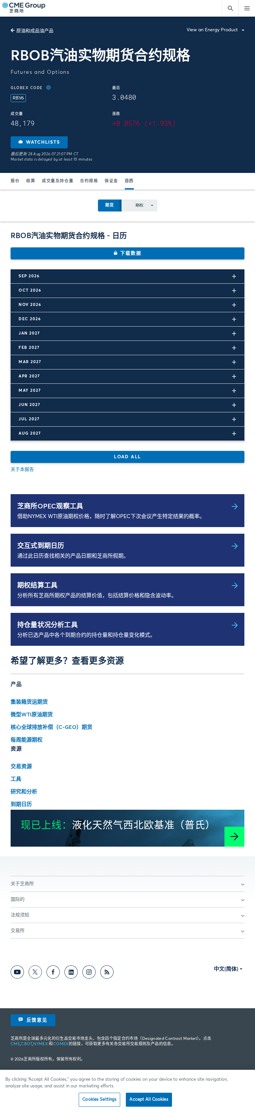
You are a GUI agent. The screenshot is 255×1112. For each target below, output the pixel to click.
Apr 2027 (29, 376)
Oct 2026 (30, 291)
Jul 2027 (29, 419)
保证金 (111, 181)
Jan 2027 (29, 334)
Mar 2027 (30, 362)
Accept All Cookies (148, 1099)
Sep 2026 (29, 276)
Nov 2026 (30, 305)
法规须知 (20, 915)
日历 (129, 181)
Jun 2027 (29, 405)
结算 (30, 181)
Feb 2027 (29, 348)
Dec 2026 (30, 319)
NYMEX (40, 1044)
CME (15, 1044)
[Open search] (230, 8)
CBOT (26, 1044)
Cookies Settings (99, 1099)
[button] (39, 142)
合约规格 (89, 181)
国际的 (18, 899)
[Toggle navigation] (246, 8)
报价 (15, 181)
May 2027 (30, 391)
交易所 (18, 930)
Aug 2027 (30, 434)
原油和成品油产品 (34, 31)
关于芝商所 (22, 884)
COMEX (61, 1044)
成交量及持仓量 (57, 181)
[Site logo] (24, 8)
